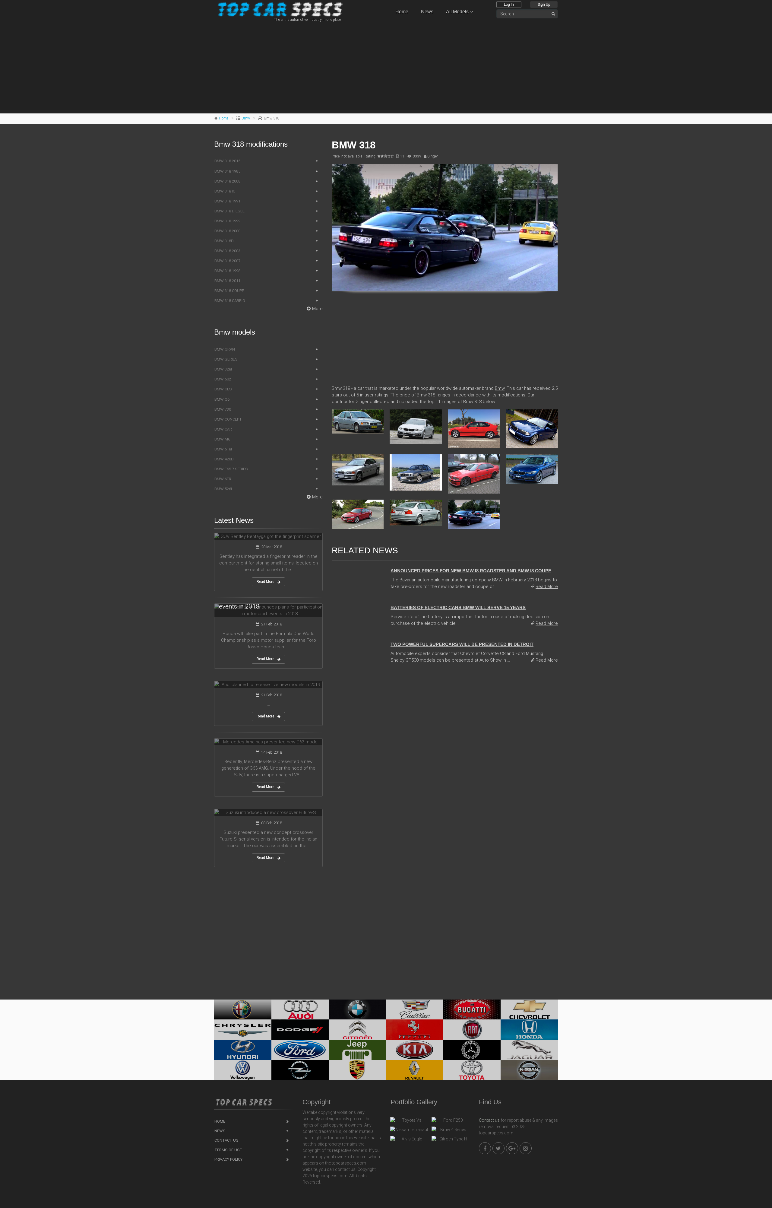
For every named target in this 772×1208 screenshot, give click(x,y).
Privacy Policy (228, 1159)
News (427, 11)
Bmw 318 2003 (227, 251)
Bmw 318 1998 (227, 271)
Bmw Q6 (221, 399)
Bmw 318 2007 (227, 261)
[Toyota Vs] (409, 1121)
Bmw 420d (224, 459)
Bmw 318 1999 (227, 221)
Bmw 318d (224, 241)
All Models (457, 11)
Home (401, 11)
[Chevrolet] (529, 1010)
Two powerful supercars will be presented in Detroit (462, 644)
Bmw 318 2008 (227, 181)
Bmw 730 (222, 409)
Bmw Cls (223, 389)
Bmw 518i (223, 449)
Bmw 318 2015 (227, 161)
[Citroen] (357, 1029)
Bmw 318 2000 (227, 231)
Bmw (246, 118)
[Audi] (300, 1010)
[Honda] (529, 1029)
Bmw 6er (222, 479)
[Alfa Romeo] (242, 1010)
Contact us (489, 1120)
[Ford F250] (451, 1121)
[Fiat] (472, 1029)
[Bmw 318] (445, 227)
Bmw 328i (223, 369)
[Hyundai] (242, 1050)
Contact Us (226, 1140)
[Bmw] (357, 1010)
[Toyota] (472, 1070)
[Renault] (414, 1070)
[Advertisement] (386, 66)
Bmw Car (223, 429)
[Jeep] (357, 1050)
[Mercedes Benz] (472, 1050)
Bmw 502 (222, 379)
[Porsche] (357, 1070)
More (317, 308)
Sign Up (544, 4)
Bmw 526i (223, 489)
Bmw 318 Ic (224, 191)
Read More (547, 586)
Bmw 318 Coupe (229, 290)
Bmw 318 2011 (227, 280)
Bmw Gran (224, 349)
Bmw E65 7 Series (231, 469)
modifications (511, 395)
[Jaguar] (529, 1050)
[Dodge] (300, 1029)
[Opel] (300, 1070)
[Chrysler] (242, 1029)
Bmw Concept (228, 419)
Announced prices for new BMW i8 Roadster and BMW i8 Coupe (471, 570)
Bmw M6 (222, 439)
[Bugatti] (472, 1010)
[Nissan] (529, 1070)
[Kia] (414, 1050)
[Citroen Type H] (451, 1140)
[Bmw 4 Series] (451, 1131)
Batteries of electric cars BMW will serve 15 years (458, 607)
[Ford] (300, 1050)
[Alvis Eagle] (409, 1140)
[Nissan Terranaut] (409, 1131)
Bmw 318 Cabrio (229, 300)
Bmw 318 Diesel (229, 211)
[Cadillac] (414, 1010)
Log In (509, 4)
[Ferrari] (414, 1029)
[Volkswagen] (242, 1070)
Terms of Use (228, 1150)
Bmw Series (226, 359)
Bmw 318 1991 (227, 201)
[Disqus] (445, 751)
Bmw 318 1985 (227, 171)
